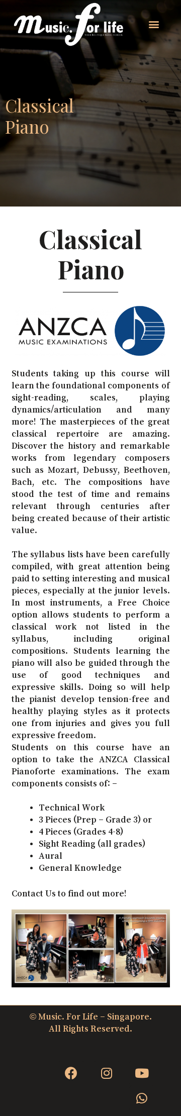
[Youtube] (141, 1073)
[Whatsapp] (141, 1098)
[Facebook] (71, 1073)
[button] (154, 24)
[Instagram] (106, 1073)
